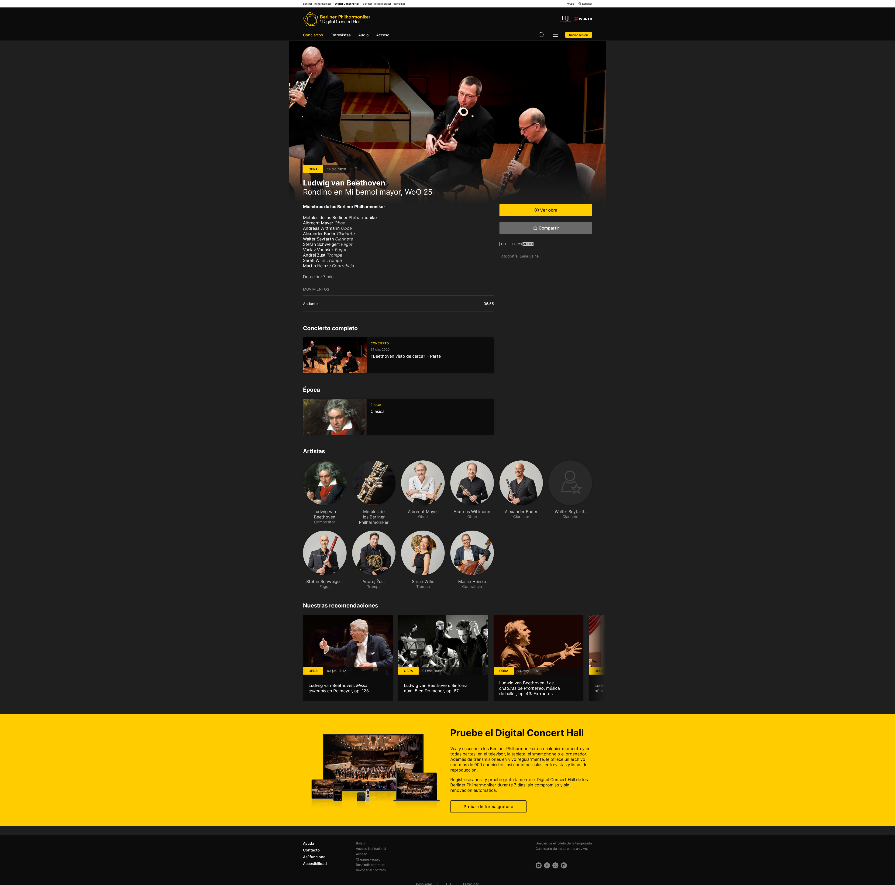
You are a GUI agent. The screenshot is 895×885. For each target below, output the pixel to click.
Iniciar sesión (578, 35)
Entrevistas (340, 35)
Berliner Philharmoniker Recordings (384, 3)
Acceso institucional (371, 849)
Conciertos (313, 35)
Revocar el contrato (371, 870)
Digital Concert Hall (347, 3)
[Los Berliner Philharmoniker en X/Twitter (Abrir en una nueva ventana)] (555, 865)
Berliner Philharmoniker (317, 3)
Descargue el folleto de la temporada (564, 843)
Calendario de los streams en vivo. (562, 849)
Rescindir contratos (370, 865)
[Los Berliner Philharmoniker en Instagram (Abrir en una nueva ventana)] (564, 865)
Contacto (311, 850)
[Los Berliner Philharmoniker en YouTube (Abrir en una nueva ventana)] (539, 865)
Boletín (361, 843)
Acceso (382, 35)
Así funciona (314, 856)
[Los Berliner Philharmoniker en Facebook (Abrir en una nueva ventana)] (547, 865)
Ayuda (570, 3)
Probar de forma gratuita (488, 806)
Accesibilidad (315, 863)
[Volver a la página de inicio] (336, 19)
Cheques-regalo (368, 859)
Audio (363, 35)
